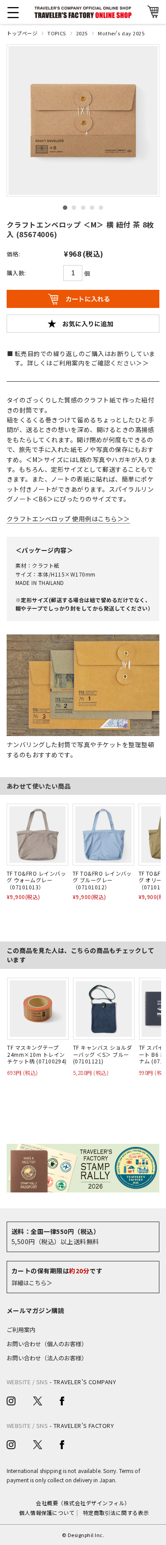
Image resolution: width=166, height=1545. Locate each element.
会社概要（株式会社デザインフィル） (83, 1503)
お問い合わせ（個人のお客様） (47, 1344)
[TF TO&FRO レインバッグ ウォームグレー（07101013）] (37, 834)
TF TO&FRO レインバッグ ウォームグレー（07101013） (36, 880)
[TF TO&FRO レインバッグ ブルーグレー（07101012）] (103, 834)
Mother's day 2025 (121, 33)
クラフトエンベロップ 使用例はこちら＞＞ (68, 518)
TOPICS (56, 33)
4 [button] (92, 207)
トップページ (22, 33)
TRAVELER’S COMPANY (85, 1382)
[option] (83, 120)
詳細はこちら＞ (32, 1283)
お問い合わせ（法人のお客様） (47, 1358)
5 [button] (101, 207)
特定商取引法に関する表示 (116, 1512)
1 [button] (65, 207)
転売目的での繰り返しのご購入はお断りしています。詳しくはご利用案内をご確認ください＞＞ (85, 358)
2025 (82, 33)
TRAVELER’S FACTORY (84, 1425)
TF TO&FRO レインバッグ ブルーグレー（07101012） (102, 880)
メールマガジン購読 (35, 1310)
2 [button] (74, 207)
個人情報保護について (46, 1512)
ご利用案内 (21, 1329)
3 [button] (83, 207)
